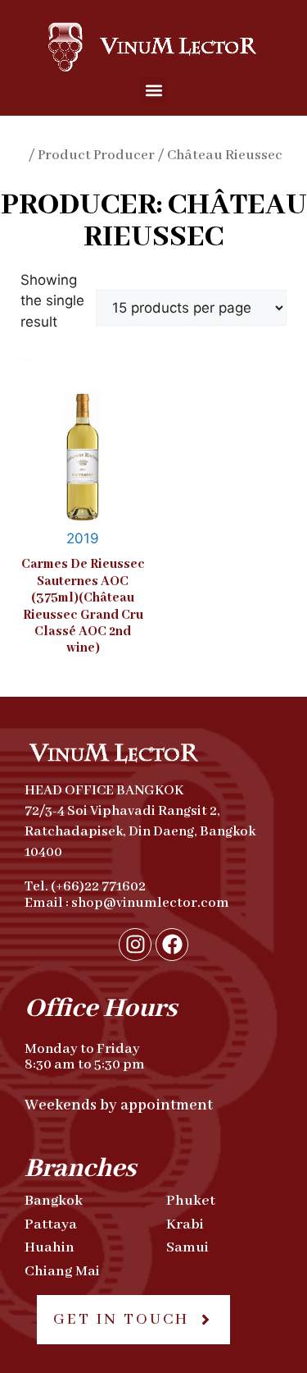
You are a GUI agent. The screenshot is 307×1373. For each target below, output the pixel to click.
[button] (153, 90)
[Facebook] (172, 944)
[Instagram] (135, 944)
